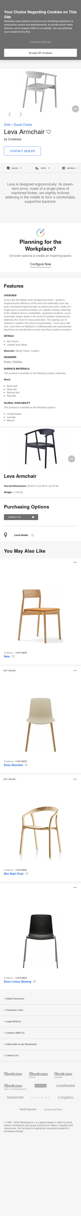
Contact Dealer (22, 151)
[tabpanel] (40, 91)
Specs (43, 168)
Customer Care (14, 1010)
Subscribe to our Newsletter (21, 1044)
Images (15, 168)
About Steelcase (15, 998)
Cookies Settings (40, 41)
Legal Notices (13, 1021)
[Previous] (9, 114)
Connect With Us (15, 1033)
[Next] (20, 114)
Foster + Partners (13, 361)
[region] (40, 30)
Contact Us (14, 517)
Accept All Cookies (40, 53)
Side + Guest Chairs (18, 124)
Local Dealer (21, 535)
